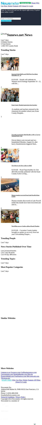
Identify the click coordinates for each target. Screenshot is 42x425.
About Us (25, 6)
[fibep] (4, 423)
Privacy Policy (20, 397)
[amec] (4, 414)
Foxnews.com (15, 372)
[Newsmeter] (10, 4)
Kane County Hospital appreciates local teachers (24, 105)
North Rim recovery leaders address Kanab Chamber (25, 226)
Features (15, 6)
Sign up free (25, 3)
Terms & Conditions (8, 397)
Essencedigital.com (7, 376)
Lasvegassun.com (7, 374)
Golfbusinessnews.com (29, 372)
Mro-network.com (33, 376)
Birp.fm (30, 374)
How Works (8, 6)
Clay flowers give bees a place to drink (22, 165)
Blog (38, 380)
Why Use (15, 380)
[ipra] (4, 406)
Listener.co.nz (5, 372)
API (20, 6)
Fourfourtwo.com (20, 376)
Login (31, 6)
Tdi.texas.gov (5, 378)
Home (33, 3)
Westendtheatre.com (20, 374)
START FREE (7, 380)
